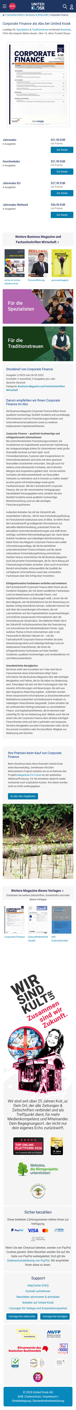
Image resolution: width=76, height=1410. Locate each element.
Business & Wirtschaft (37, 15)
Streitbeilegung (21, 1401)
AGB (20, 1396)
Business (66, 29)
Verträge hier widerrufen (22, 1316)
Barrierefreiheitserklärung (48, 1401)
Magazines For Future (29, 775)
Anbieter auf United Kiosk (38, 1302)
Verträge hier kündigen (55, 1316)
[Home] (3, 15)
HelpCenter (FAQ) (38, 1285)
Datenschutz (33, 1396)
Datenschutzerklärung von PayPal (28, 1260)
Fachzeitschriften (15, 15)
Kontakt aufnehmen (38, 1291)
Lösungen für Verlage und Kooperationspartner (38, 1308)
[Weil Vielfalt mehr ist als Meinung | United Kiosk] (38, 6)
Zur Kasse (62, 149)
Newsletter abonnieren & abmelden (38, 1297)
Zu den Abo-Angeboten (23, 796)
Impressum (50, 1396)
